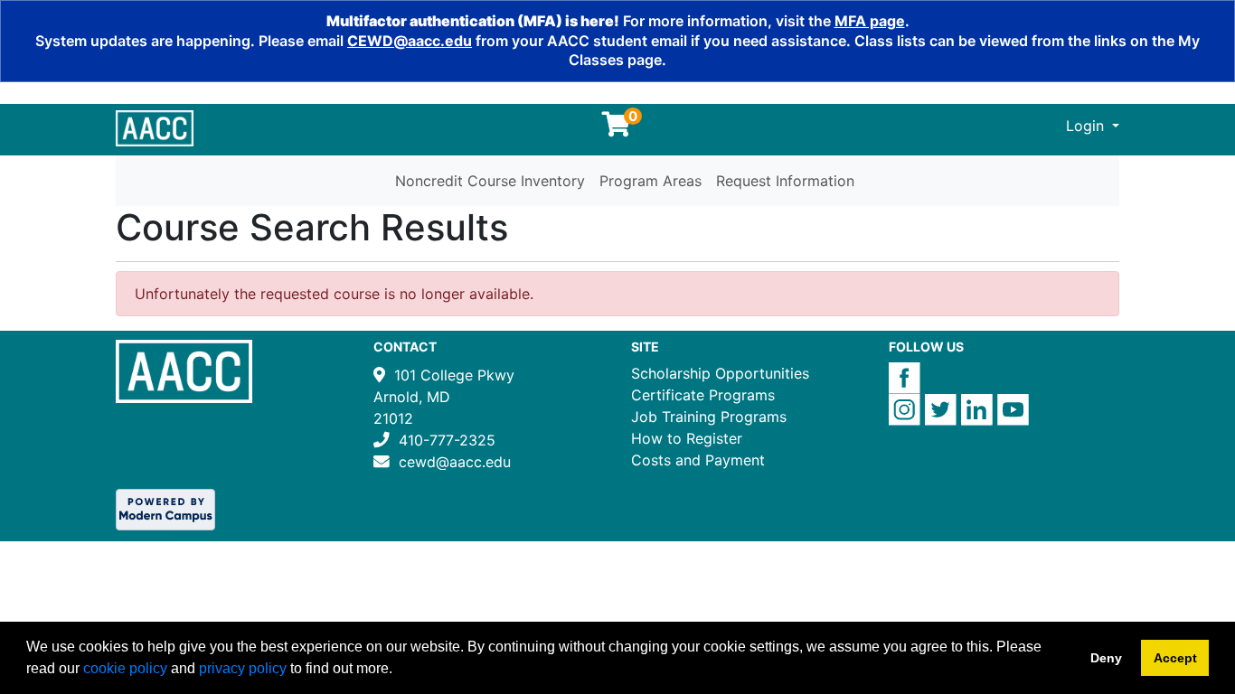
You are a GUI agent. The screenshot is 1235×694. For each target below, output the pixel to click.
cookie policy (125, 668)
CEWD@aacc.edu (409, 41)
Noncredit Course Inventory (490, 181)
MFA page (869, 21)
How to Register (686, 438)
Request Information (785, 181)
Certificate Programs (703, 395)
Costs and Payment (698, 460)
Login (1087, 126)
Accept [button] (1175, 658)
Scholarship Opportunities (720, 373)
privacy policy (243, 668)
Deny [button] (1106, 658)
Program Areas (650, 181)
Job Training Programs (709, 417)
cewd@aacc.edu (455, 462)
